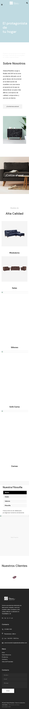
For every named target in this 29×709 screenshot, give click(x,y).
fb (2, 618)
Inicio (3, 652)
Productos (5, 657)
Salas (14, 288)
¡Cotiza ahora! (14, 175)
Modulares (14, 253)
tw (5, 618)
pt (12, 618)
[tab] (15, 492)
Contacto (5, 659)
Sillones (14, 347)
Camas (14, 466)
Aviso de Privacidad (7, 661)
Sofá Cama (14, 407)
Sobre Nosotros (6, 655)
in (7, 618)
